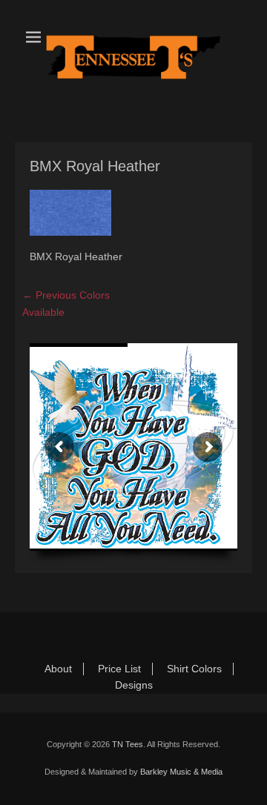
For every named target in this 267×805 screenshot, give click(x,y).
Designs (134, 685)
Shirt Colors (194, 669)
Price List (119, 669)
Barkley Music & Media (181, 771)
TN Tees (127, 744)
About (58, 669)
